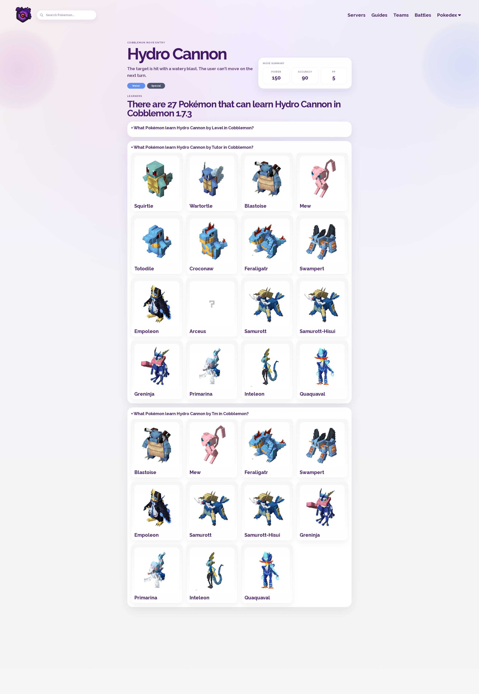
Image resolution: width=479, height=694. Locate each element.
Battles (423, 15)
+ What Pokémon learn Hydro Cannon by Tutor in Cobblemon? (192, 147)
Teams (401, 15)
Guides (379, 15)
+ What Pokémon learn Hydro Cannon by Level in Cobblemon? (192, 127)
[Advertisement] (95, 97)
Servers (356, 15)
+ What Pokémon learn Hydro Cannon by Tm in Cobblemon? (190, 413)
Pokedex (447, 15)
